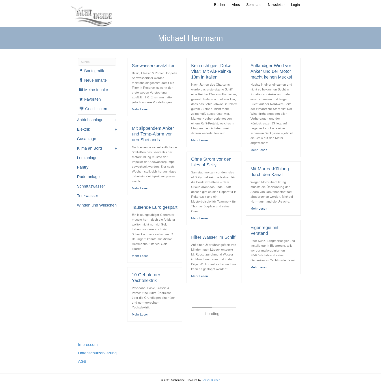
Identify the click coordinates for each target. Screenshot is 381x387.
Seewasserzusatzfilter (153, 65)
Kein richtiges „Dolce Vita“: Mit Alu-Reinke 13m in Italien (211, 71)
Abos (236, 5)
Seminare (253, 5)
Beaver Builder (211, 380)
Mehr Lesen (140, 109)
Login (295, 5)
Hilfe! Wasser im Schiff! (214, 237)
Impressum (88, 344)
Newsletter (276, 5)
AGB (82, 361)
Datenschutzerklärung (97, 353)
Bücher (219, 5)
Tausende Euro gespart (154, 207)
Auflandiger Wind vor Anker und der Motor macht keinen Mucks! (271, 71)
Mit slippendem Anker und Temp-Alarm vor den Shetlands (153, 134)
